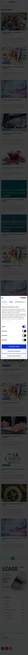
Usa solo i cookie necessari (14, 355)
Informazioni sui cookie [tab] (21, 301)
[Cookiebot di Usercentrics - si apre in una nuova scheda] (20, 298)
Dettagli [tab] (11, 301)
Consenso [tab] (4, 301)
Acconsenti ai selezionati (14, 351)
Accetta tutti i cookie (14, 346)
